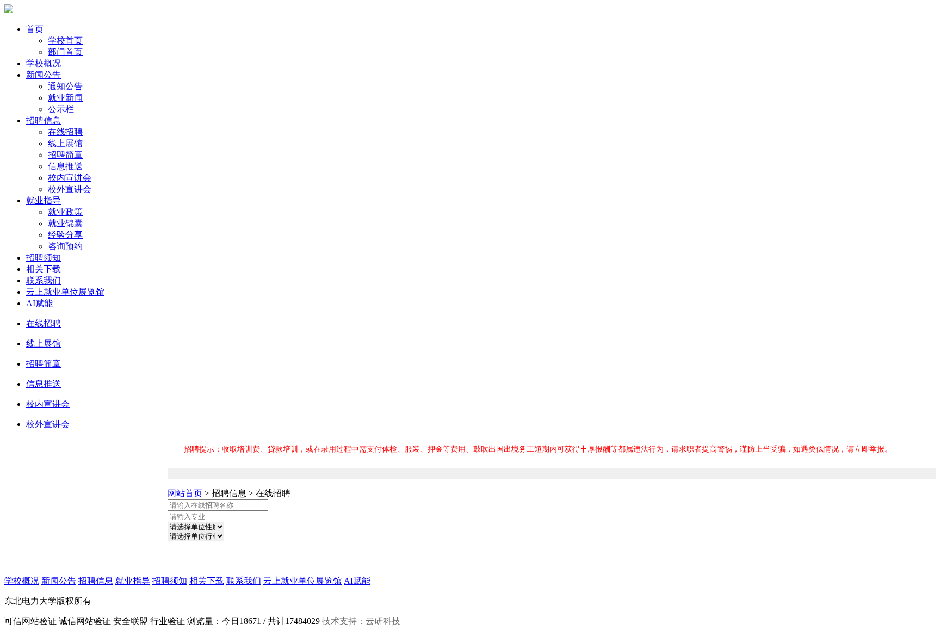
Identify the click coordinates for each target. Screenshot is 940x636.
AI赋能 (39, 303)
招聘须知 (43, 257)
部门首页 (65, 52)
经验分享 (65, 234)
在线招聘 (65, 132)
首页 (35, 29)
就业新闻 (65, 97)
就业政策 (65, 212)
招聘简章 (65, 154)
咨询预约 (65, 246)
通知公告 (65, 86)
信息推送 (65, 166)
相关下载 (43, 269)
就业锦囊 (65, 223)
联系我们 (43, 280)
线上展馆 (65, 143)
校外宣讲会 (69, 189)
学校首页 (65, 40)
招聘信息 (43, 120)
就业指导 (43, 200)
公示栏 (61, 109)
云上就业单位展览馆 (65, 292)
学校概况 (43, 63)
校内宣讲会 (69, 177)
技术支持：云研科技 (361, 621)
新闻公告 (43, 74)
